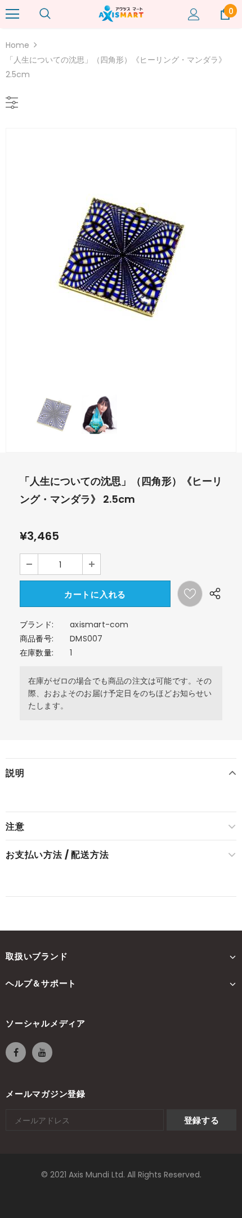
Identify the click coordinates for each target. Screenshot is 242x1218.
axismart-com (99, 624)
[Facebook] (16, 1052)
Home (17, 45)
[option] (121, 256)
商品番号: (36, 639)
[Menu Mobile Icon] (12, 14)
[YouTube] (42, 1052)
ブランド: (36, 624)
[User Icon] (194, 14)
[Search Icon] (45, 14)
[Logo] (121, 13)
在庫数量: (36, 653)
